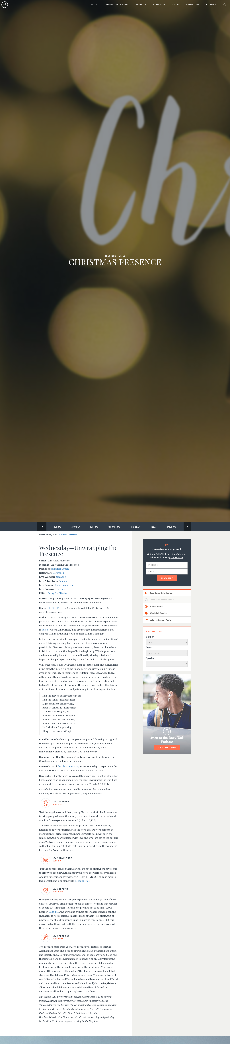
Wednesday (114, 527)
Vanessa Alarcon (64, 585)
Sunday (57, 527)
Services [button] (141, 4)
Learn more (177, 557)
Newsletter (193, 4)
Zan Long (61, 576)
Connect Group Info (117, 4)
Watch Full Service (158, 613)
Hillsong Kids (82, 880)
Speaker (150, 658)
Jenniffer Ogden (60, 568)
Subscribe (167, 578)
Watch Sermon (156, 606)
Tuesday (94, 527)
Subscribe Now (167, 747)
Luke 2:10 (54, 911)
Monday (75, 527)
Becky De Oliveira (57, 593)
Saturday (171, 527)
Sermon (150, 636)
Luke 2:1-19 (53, 608)
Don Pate (61, 589)
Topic (149, 647)
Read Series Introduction (160, 593)
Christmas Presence (68, 534)
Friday (153, 527)
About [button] (94, 4)
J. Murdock (58, 572)
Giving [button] (176, 4)
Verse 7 (46, 629)
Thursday (135, 527)
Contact (211, 4)
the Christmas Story (68, 766)
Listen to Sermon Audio (160, 620)
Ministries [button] (159, 4)
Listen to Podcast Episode (161, 599)
